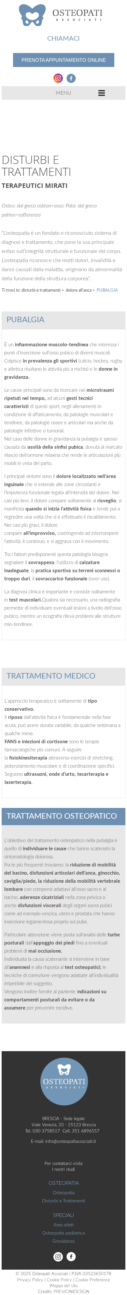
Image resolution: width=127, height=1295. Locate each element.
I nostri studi (63, 1170)
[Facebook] (70, 77)
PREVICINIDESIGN (71, 1292)
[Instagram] (57, 77)
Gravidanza (63, 1241)
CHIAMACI (63, 38)
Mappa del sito (64, 1286)
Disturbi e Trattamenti (41, 290)
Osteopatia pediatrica (63, 1233)
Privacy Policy (30, 1280)
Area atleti (63, 1225)
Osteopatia (64, 1193)
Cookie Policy (59, 1280)
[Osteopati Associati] (63, 14)
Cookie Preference (93, 1280)
